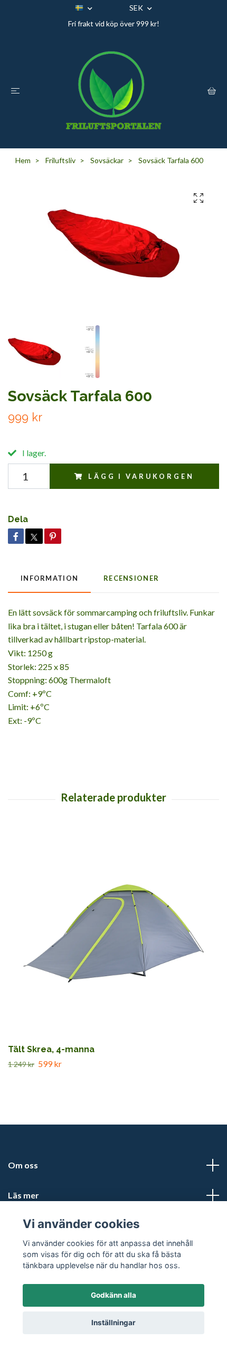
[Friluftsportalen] (113, 90)
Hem (23, 160)
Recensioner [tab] (131, 578)
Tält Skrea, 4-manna (51, 1049)
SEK (137, 7)
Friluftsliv (60, 160)
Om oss (23, 1165)
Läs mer (23, 1195)
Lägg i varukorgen (141, 476)
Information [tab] (49, 578)
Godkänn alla (113, 1295)
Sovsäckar (107, 160)
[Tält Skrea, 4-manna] (113, 934)
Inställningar (113, 1322)
